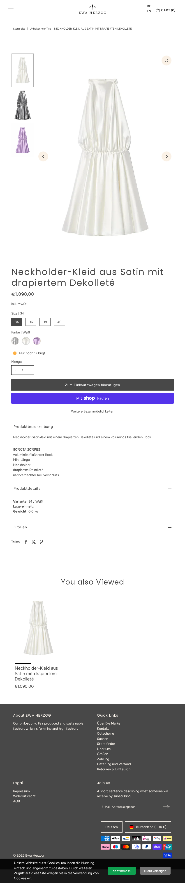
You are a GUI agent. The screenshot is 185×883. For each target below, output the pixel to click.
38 (45, 322)
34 (17, 322)
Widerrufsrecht (24, 796)
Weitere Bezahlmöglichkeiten (92, 411)
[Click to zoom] (166, 60)
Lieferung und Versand (114, 764)
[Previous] (43, 156)
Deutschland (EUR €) (150, 827)
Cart (168, 10)
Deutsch (111, 827)
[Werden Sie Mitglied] (166, 806)
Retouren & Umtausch (113, 769)
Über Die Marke (108, 723)
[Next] (166, 156)
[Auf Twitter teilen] (33, 541)
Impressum (21, 791)
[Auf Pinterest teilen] (41, 541)
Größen (20, 527)
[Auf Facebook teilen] (26, 541)
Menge (16, 362)
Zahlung (103, 759)
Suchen (102, 739)
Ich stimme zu (122, 871)
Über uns (104, 749)
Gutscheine (105, 734)
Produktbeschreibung (33, 426)
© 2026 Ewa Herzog (28, 855)
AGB (16, 801)
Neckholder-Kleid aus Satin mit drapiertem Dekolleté (36, 673)
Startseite (19, 28)
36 (31, 322)
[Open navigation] (10, 10)
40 (59, 322)
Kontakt (103, 729)
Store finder (106, 744)
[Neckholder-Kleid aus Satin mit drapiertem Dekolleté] (38, 627)
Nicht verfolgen (155, 871)
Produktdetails (27, 488)
